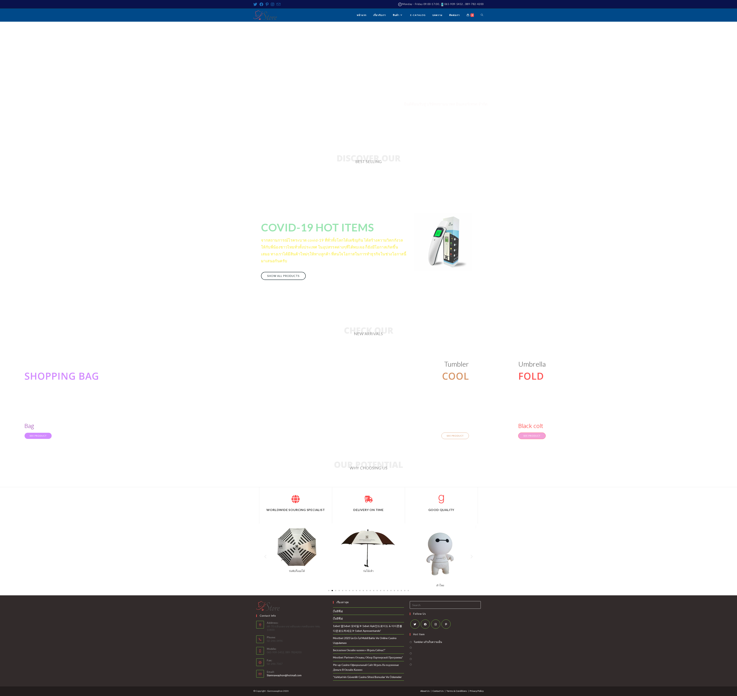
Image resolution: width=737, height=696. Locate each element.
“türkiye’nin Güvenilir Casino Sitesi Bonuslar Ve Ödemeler (367, 677)
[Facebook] (261, 4)
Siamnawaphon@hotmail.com (284, 675)
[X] (415, 624)
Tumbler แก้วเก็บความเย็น (428, 641)
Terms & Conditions (456, 690)
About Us (425, 690)
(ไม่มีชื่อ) (338, 611)
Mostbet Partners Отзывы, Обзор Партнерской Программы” (368, 657)
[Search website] (482, 15)
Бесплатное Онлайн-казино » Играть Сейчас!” (359, 650)
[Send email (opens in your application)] (278, 4)
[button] (283, 276)
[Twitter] (255, 4)
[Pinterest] (267, 4)
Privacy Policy (477, 690)
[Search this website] (445, 604)
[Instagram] (272, 4)
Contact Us (438, 690)
